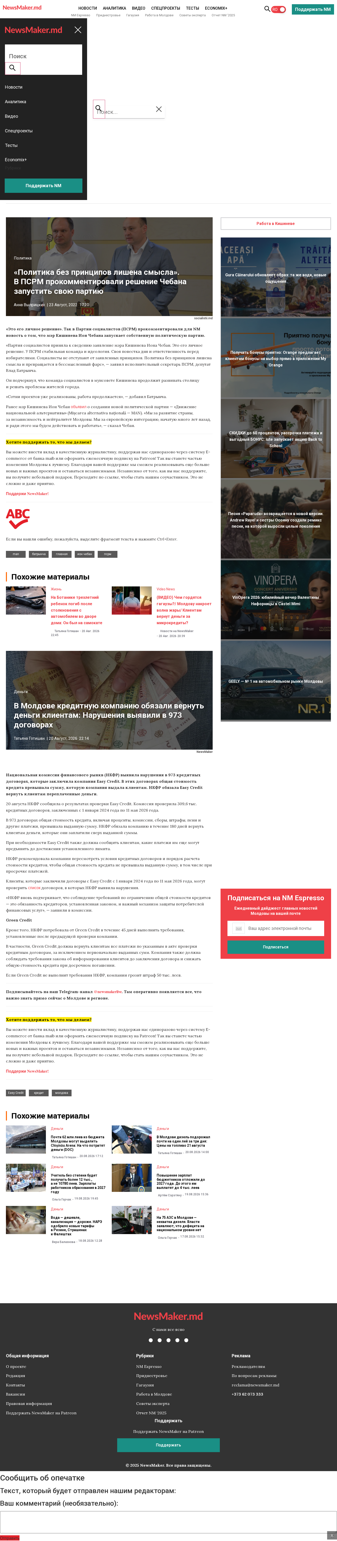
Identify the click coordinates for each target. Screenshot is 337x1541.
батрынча (39, 554)
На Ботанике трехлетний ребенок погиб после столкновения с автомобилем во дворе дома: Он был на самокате (76, 610)
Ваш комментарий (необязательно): (59, 1503)
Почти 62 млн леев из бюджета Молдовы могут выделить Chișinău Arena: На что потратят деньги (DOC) (78, 1143)
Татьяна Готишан (67, 631)
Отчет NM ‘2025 (223, 15)
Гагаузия (132, 15)
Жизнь (56, 589)
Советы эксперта (192, 15)
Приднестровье (108, 15)
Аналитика (114, 8)
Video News (166, 589)
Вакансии (15, 1394)
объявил (78, 406)
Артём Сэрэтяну (170, 1195)
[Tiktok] (177, 1340)
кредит (39, 1093)
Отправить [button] (9, 1538)
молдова (61, 1093)
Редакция (15, 1375)
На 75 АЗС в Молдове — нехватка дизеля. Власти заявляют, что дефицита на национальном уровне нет (180, 1224)
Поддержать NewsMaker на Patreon (41, 1412)
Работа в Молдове (159, 15)
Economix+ (216, 8)
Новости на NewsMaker (176, 631)
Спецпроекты (165, 8)
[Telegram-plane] (186, 1340)
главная (62, 554)
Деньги (21, 691)
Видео (138, 8)
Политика (23, 258)
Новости (87, 8)
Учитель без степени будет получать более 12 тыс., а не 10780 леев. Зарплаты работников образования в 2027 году (78, 1183)
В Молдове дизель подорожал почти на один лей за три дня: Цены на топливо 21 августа (183, 1141)
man (16, 554)
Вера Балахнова (63, 1242)
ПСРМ (107, 554)
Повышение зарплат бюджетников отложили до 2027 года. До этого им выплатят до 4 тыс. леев (181, 1181)
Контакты (15, 1384)
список (34, 887)
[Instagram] (168, 1340)
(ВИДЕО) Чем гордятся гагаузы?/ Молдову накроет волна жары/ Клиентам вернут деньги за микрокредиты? (184, 610)
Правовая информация (29, 1403)
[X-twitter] (160, 1340)
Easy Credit (16, 1093)
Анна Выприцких (29, 304)
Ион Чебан (84, 554)
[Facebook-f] (151, 1340)
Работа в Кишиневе (276, 223)
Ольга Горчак (61, 1199)
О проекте (16, 1366)
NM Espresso (80, 15)
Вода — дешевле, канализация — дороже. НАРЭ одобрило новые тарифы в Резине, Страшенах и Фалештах (76, 1226)
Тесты (192, 8)
